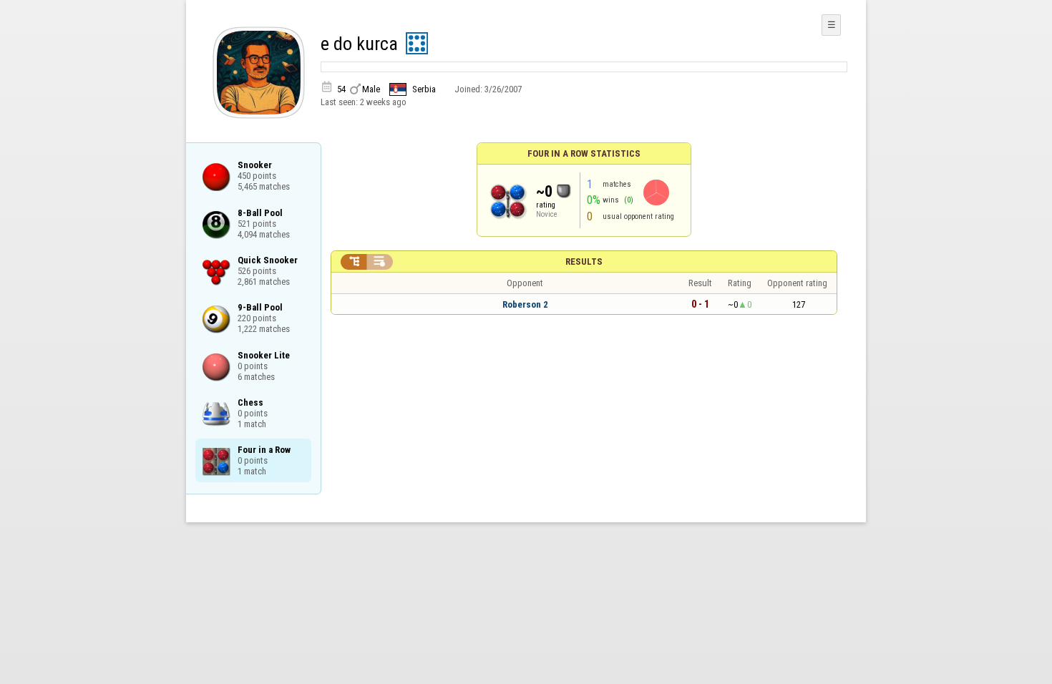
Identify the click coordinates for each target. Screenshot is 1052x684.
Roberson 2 (525, 304)
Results (584, 261)
